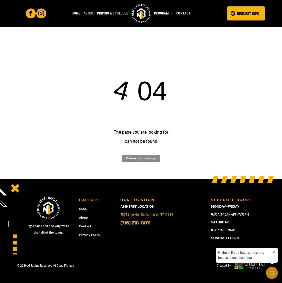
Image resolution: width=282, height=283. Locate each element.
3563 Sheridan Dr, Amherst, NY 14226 (146, 214)
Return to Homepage (141, 158)
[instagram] (41, 13)
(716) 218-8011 (135, 222)
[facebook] (31, 13)
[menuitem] (76, 13)
